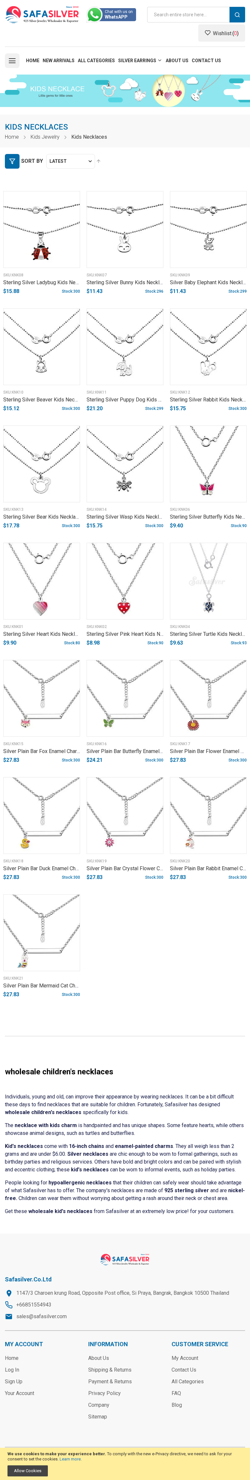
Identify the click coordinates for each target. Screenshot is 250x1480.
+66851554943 (33, 1305)
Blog (177, 1405)
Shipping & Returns (110, 1370)
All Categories (188, 1381)
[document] (125, 1463)
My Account (185, 1358)
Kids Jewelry (45, 137)
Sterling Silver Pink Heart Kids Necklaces (134, 634)
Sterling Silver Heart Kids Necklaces (44, 634)
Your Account (19, 1393)
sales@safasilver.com (41, 1316)
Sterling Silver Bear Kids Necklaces (43, 517)
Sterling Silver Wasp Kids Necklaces (128, 517)
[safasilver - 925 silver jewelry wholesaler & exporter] (42, 14)
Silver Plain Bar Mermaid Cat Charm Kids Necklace (60, 986)
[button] (68, 279)
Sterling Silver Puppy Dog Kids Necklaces (134, 400)
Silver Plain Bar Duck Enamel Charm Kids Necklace (60, 868)
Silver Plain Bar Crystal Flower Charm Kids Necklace (146, 868)
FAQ (176, 1393)
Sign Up (13, 1381)
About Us (98, 1358)
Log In (12, 1370)
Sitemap (97, 1417)
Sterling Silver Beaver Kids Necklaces (46, 400)
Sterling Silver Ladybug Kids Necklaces (48, 282)
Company (98, 1405)
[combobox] (196, 14)
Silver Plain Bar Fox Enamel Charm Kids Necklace (59, 751)
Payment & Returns (110, 1381)
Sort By (32, 161)
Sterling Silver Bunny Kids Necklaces (129, 282)
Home (12, 137)
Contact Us (184, 1370)
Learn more (70, 1459)
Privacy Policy (104, 1393)
